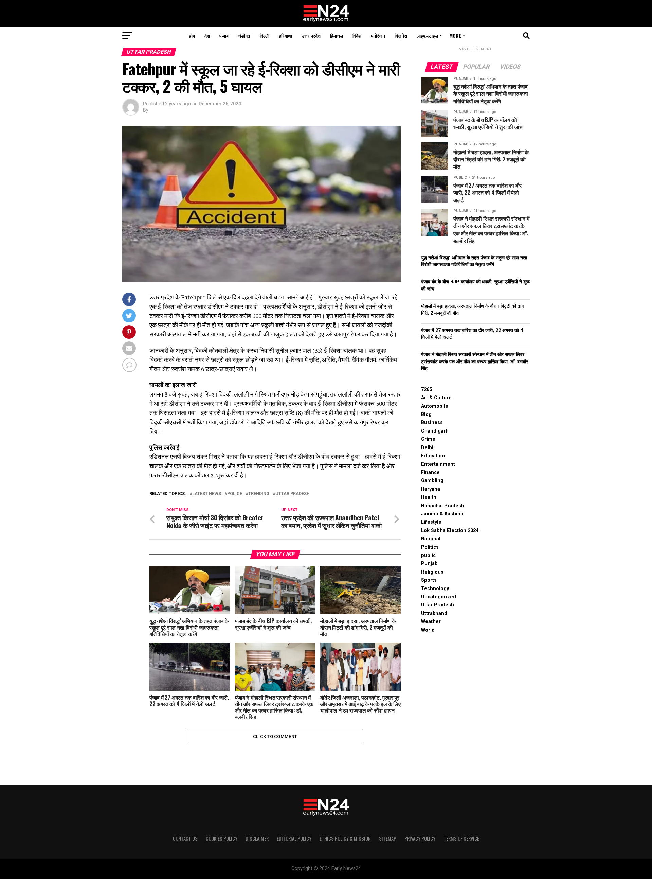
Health (428, 497)
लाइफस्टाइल (427, 35)
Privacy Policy (419, 838)
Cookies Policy (221, 838)
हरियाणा (285, 35)
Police (234, 494)
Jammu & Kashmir (442, 514)
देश (207, 35)
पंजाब (224, 35)
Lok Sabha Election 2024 (449, 530)
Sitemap (387, 838)
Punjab (429, 563)
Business (432, 422)
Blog (426, 414)
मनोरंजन (378, 35)
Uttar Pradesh (292, 494)
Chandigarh (435, 431)
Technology (435, 589)
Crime (428, 439)
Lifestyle (431, 522)
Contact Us (185, 838)
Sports (429, 580)
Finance (430, 472)
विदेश (356, 35)
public (428, 555)
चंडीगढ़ (244, 35)
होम (192, 35)
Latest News (206, 494)
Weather (431, 622)
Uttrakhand (434, 613)
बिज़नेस (401, 35)
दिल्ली (264, 35)
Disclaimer (257, 838)
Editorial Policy (294, 838)
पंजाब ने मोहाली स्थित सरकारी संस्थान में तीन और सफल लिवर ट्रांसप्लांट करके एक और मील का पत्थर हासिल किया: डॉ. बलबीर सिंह (474, 361)
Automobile (434, 406)
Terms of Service (461, 838)
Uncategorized (438, 597)
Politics (430, 547)
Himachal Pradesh (442, 506)
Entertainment (438, 464)
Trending (258, 494)
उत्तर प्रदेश (311, 35)
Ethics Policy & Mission (345, 838)
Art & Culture (436, 398)
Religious (432, 572)
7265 (426, 389)
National (430, 539)
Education (433, 456)
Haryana (430, 489)
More (455, 35)
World (428, 630)
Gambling (432, 481)
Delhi (427, 448)
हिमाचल (336, 35)
